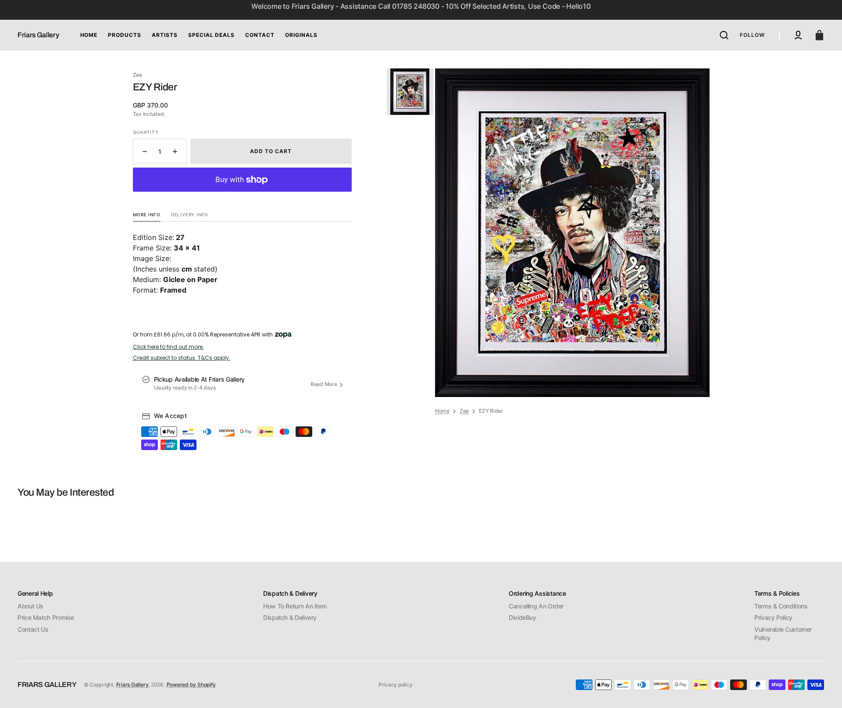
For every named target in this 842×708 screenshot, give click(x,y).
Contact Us (33, 629)
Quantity (146, 132)
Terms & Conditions (781, 606)
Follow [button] (752, 35)
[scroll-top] (823, 689)
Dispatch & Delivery (290, 617)
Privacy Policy (773, 617)
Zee (464, 411)
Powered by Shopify (191, 684)
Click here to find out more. (168, 347)
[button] (724, 35)
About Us (30, 606)
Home (442, 411)
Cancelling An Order (536, 606)
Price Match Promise (46, 617)
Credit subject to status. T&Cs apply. (181, 358)
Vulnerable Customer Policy (783, 634)
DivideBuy (522, 617)
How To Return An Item (294, 606)
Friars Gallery (132, 684)
